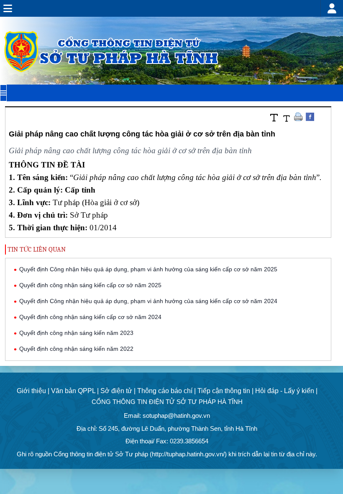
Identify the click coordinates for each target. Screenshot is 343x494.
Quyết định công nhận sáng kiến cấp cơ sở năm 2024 (90, 317)
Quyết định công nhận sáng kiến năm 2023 (76, 332)
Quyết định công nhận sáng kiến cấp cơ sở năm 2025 (90, 285)
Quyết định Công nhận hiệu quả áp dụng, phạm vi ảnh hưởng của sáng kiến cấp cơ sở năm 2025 (148, 269)
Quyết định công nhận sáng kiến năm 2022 (76, 348)
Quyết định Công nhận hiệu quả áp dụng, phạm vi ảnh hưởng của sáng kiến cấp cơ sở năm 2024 (148, 301)
